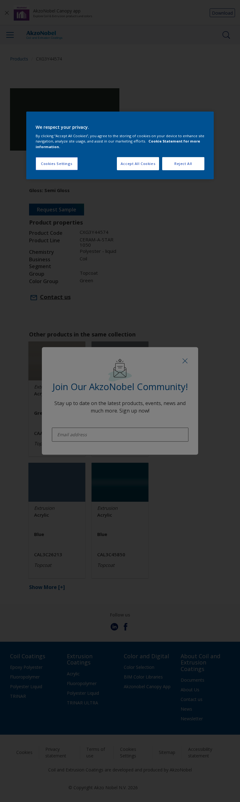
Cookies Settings (56, 163)
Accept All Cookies (138, 163)
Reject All (183, 163)
